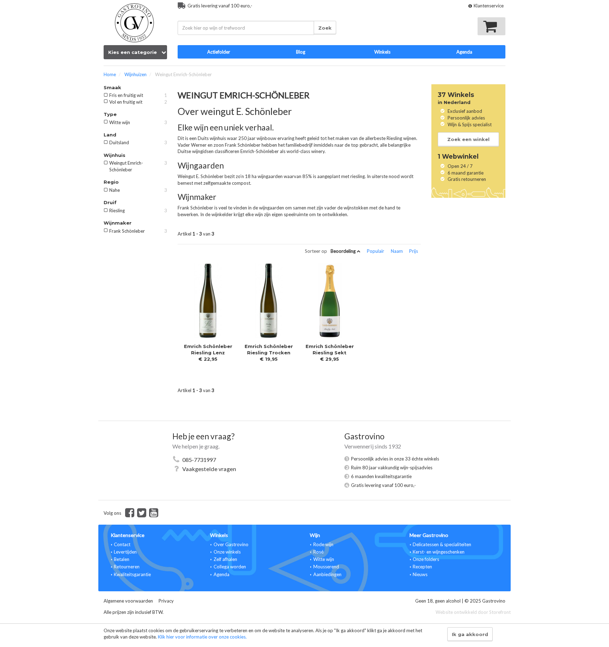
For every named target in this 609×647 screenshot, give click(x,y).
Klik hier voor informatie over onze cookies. (202, 637)
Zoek (325, 28)
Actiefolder (218, 52)
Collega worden (230, 566)
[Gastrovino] (135, 21)
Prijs (413, 251)
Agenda (221, 574)
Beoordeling (344, 251)
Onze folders (426, 559)
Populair (376, 251)
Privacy (166, 601)
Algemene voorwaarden (128, 601)
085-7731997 (199, 459)
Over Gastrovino (231, 544)
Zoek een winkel (468, 139)
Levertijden (125, 552)
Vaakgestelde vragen (209, 468)
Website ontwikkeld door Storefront (473, 612)
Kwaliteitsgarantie (132, 574)
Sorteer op (316, 251)
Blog (300, 52)
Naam (397, 251)
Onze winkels (227, 552)
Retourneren (127, 566)
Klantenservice (488, 5)
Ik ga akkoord (470, 634)
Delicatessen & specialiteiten (442, 544)
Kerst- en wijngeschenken (439, 552)
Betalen (121, 559)
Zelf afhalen (225, 559)
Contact (122, 544)
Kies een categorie (133, 52)
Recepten (422, 566)
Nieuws (420, 574)
